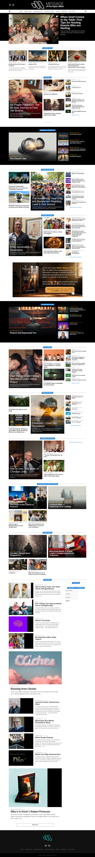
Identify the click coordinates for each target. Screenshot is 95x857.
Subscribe (64, 11)
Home (21, 11)
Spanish (58, 11)
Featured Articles (38, 11)
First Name (68, 593)
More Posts (35, 824)
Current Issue (27, 11)
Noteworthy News (49, 11)
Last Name (68, 597)
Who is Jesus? (72, 11)
